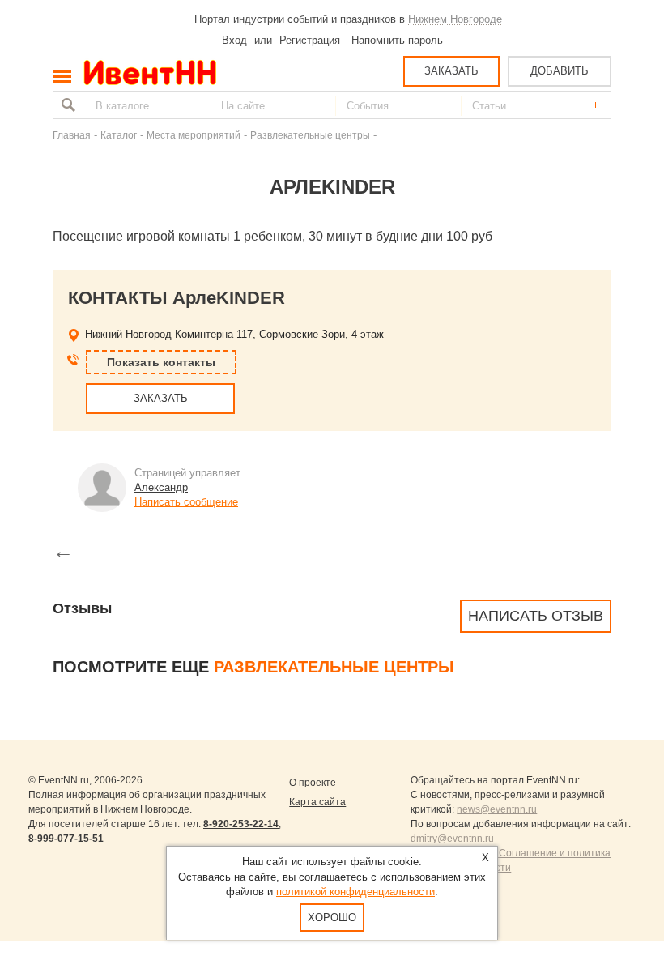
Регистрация (309, 40)
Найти (66, 105)
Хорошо (332, 917)
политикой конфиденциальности (355, 892)
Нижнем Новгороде (455, 19)
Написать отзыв (535, 616)
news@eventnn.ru (497, 809)
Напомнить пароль (397, 40)
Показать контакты (161, 362)
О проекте (312, 782)
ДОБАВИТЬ (559, 71)
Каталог (118, 135)
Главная (72, 135)
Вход (234, 40)
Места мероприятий (193, 135)
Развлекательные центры (310, 135)
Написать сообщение (186, 502)
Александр (161, 487)
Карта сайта (317, 802)
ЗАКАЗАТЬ (451, 71)
